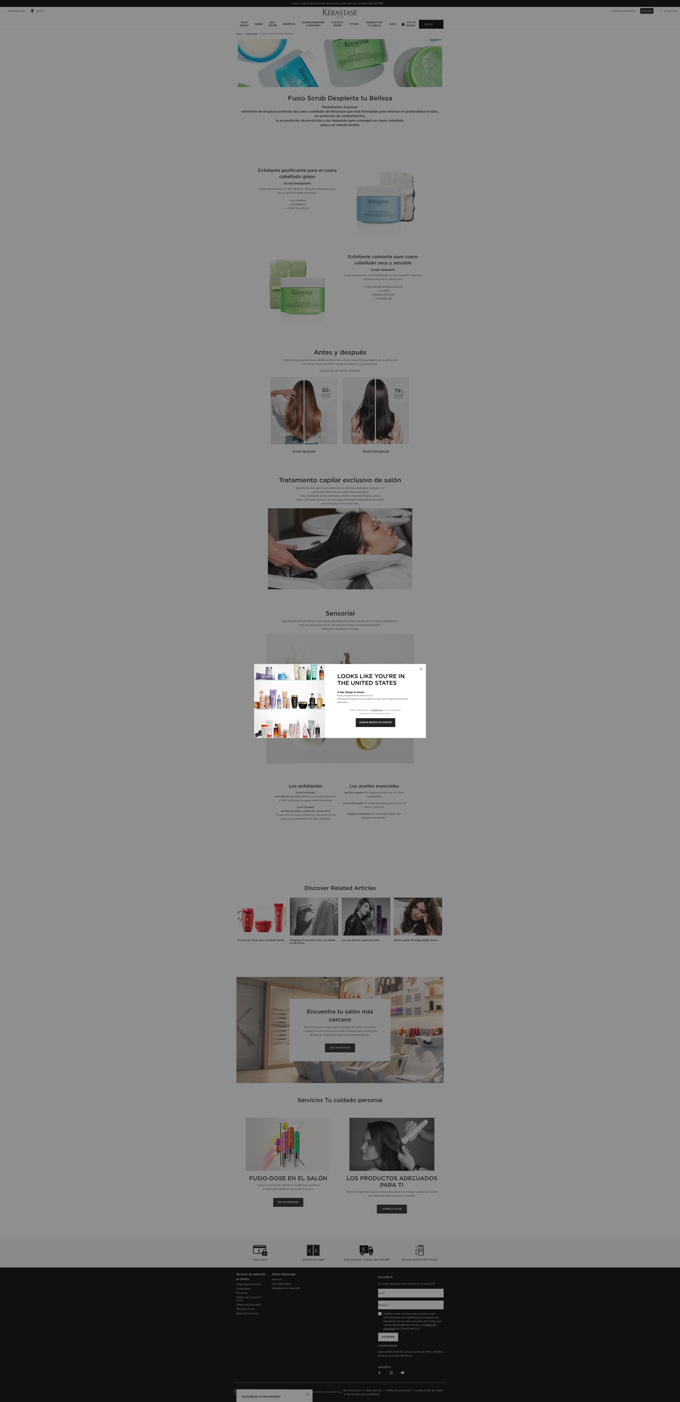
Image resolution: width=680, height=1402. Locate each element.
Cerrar (421, 669)
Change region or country (375, 723)
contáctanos (376, 710)
